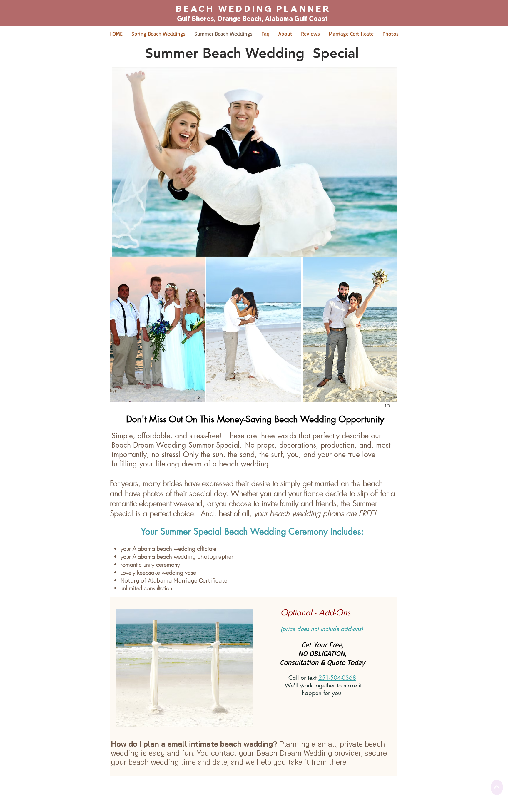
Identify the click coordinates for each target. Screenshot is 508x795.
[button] (157, 329)
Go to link (120, 261)
